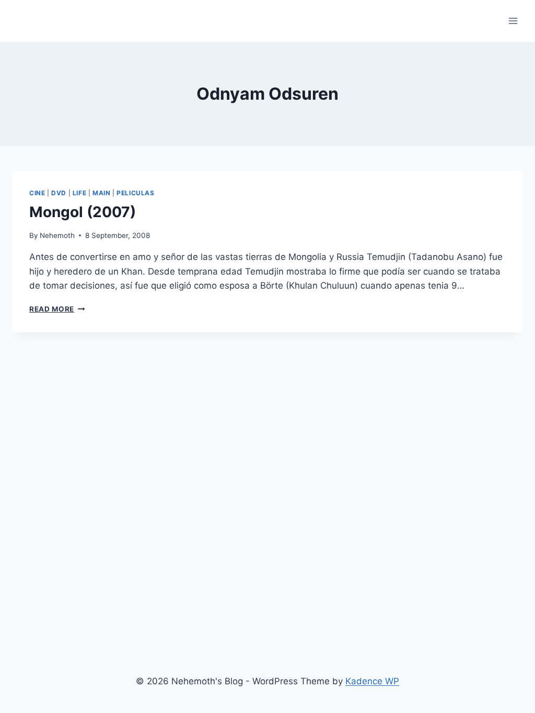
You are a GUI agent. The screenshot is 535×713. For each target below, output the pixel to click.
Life (79, 193)
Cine (37, 193)
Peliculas (135, 193)
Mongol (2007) (82, 212)
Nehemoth (57, 235)
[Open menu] (512, 21)
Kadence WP (372, 681)
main (101, 193)
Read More (57, 309)
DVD (58, 193)
